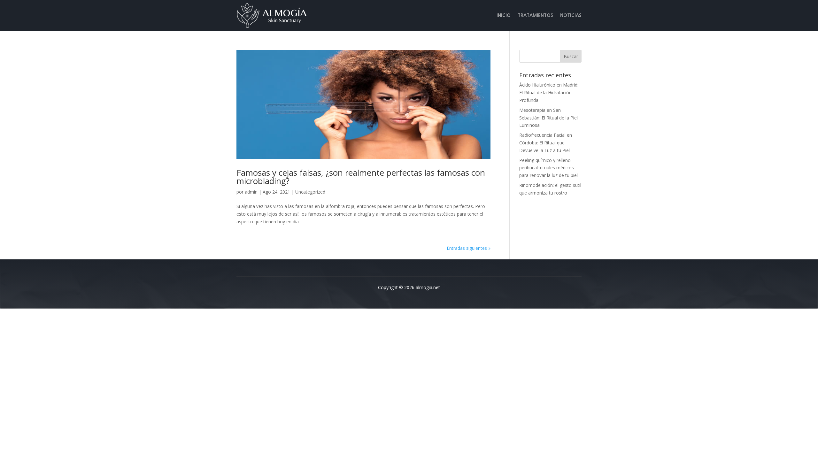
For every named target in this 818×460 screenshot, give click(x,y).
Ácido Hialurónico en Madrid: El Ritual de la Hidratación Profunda (548, 92)
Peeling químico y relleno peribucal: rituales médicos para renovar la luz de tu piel (548, 168)
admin (251, 192)
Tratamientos (535, 15)
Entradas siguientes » (468, 248)
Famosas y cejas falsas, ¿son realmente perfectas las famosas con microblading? (360, 177)
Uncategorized (310, 192)
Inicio (504, 15)
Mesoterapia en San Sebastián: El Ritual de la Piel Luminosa (548, 117)
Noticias (571, 15)
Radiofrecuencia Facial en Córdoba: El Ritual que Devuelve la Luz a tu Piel (545, 142)
